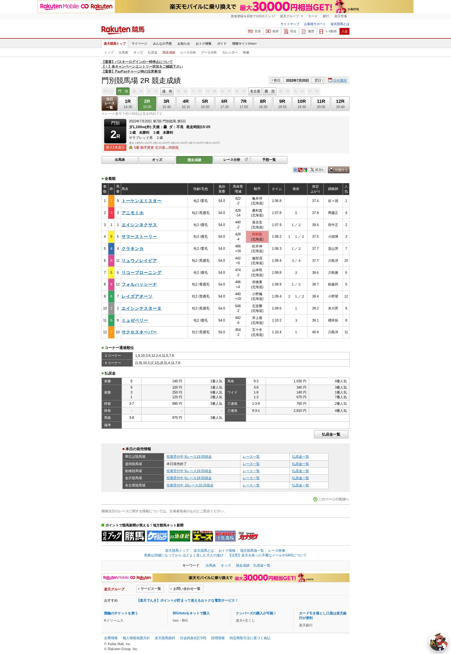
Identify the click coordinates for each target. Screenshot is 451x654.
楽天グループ (290, 16)
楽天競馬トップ (115, 43)
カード (313, 16)
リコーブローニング (142, 272)
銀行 (326, 16)
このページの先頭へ (333, 499)
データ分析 (209, 52)
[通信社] (180, 536)
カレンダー (230, 52)
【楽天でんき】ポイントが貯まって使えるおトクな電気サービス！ (187, 600)
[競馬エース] (202, 536)
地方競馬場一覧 (252, 550)
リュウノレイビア (139, 260)
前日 (277, 80)
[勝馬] (134, 536)
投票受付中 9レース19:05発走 (189, 471)
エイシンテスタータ (142, 308)
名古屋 (255, 91)
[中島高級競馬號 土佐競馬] (225, 536)
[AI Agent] (438, 641)
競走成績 (169, 52)
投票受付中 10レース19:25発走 (190, 485)
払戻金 (152, 52)
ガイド (222, 43)
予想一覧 (269, 160)
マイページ (139, 43)
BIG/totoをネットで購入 (191, 613)
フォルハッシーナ (139, 284)
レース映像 (276, 550)
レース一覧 (251, 457)
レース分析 (188, 52)
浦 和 (167, 91)
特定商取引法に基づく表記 (250, 638)
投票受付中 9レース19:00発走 (189, 457)
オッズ (138, 52)
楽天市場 (340, 16)
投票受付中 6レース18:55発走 (189, 478)
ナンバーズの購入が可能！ (256, 613)
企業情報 (111, 638)
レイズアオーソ (137, 296)
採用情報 (218, 638)
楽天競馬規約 (165, 638)
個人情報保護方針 (136, 638)
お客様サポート (315, 24)
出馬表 (123, 52)
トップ (109, 52)
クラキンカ (133, 248)
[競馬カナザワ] (248, 536)
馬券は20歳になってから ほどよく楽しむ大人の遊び (183, 555)
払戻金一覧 (331, 434)
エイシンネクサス (139, 225)
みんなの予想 (162, 43)
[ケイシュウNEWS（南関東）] (157, 536)
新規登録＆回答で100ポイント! (253, 16)
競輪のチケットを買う (121, 613)
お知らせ (183, 43)
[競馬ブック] (112, 536)
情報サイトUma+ (244, 43)
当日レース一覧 (110, 103)
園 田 (270, 91)
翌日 (317, 80)
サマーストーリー (139, 236)
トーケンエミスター (142, 201)
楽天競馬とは (340, 24)
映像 (246, 52)
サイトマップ (290, 24)
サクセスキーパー (139, 332)
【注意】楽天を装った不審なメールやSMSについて (267, 555)
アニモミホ (133, 213)
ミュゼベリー (135, 320)
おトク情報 (203, 43)
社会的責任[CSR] (193, 638)
